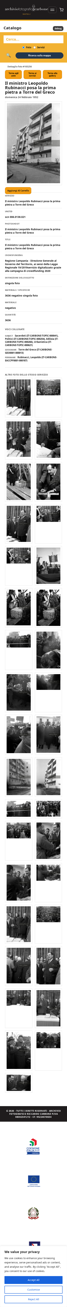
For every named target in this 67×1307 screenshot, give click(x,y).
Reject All (33, 1299)
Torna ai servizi (32, 74)
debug (58, 28)
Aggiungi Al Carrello (18, 190)
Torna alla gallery (52, 74)
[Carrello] (61, 10)
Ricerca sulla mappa (39, 55)
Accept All (33, 1280)
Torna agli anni (13, 74)
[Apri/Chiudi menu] (52, 10)
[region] (33, 1276)
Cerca (8, 55)
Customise (33, 1289)
